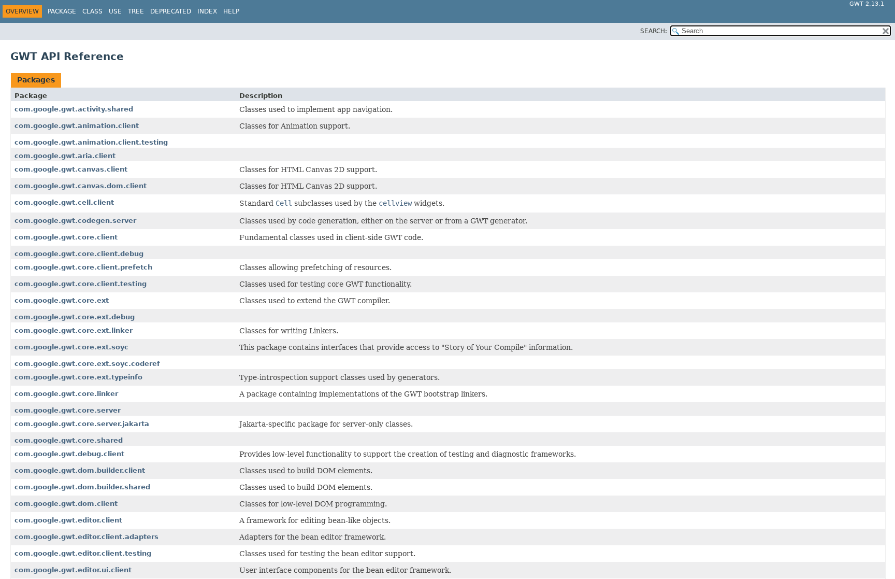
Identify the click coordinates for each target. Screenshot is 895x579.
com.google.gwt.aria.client (65, 156)
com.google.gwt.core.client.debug (79, 254)
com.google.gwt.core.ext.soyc (71, 347)
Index (207, 11)
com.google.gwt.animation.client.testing (91, 142)
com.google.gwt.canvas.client (71, 169)
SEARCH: (653, 31)
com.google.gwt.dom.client (66, 503)
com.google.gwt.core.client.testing (81, 284)
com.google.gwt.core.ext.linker (74, 330)
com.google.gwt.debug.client (69, 454)
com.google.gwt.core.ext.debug (75, 317)
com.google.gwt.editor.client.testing (83, 553)
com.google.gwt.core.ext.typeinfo (78, 377)
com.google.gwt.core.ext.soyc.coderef (87, 364)
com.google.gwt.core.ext (62, 300)
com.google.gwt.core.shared (69, 440)
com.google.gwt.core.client (66, 237)
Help (231, 11)
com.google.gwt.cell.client (64, 202)
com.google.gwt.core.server (68, 410)
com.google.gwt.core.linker (66, 394)
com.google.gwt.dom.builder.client (80, 470)
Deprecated (170, 11)
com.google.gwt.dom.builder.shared (82, 487)
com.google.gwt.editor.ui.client (73, 570)
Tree (136, 11)
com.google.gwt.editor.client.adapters (86, 537)
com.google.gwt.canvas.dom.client (81, 186)
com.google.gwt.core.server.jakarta (82, 424)
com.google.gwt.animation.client (77, 126)
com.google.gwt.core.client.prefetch (83, 267)
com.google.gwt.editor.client (68, 520)
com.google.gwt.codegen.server (75, 220)
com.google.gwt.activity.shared (74, 109)
